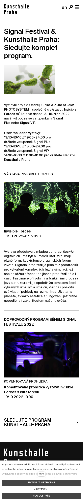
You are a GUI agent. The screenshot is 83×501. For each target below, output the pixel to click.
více (41, 473)
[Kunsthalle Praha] (16, 9)
